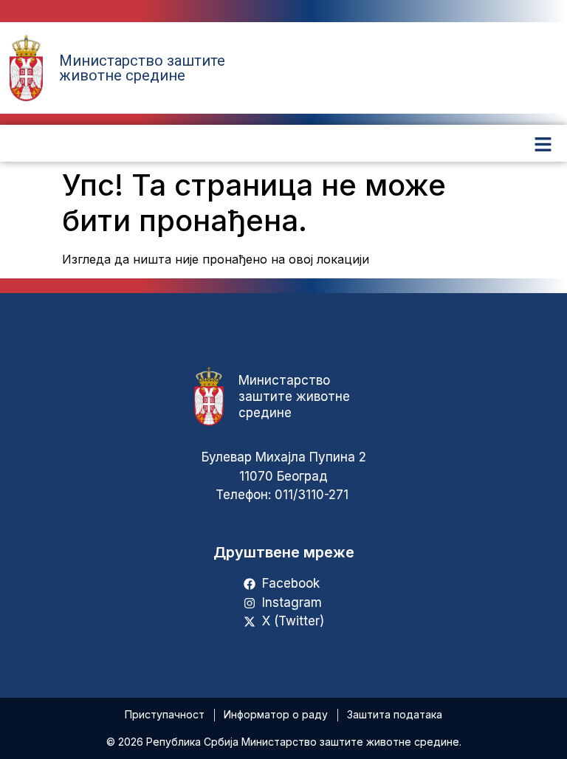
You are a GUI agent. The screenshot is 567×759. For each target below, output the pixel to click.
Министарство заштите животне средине (142, 68)
